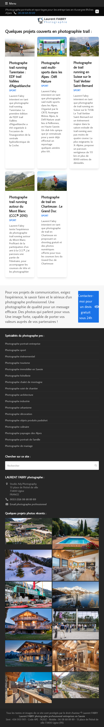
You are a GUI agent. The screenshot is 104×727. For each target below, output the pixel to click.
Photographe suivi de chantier (21, 388)
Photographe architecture (19, 394)
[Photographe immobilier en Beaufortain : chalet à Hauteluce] (75, 565)
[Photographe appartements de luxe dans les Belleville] (28, 687)
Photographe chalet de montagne (23, 382)
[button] (10, 3)
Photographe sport (15, 350)
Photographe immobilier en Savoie (24, 369)
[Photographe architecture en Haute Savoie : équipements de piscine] (75, 533)
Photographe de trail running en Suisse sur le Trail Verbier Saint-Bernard (83, 74)
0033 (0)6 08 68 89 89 (23, 499)
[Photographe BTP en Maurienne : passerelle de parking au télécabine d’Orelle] (75, 684)
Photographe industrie (17, 401)
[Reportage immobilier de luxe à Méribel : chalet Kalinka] (75, 655)
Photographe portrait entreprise (22, 343)
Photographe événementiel (20, 356)
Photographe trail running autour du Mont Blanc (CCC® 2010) (18, 206)
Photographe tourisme (17, 362)
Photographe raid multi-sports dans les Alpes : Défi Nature (51, 72)
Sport (12, 90)
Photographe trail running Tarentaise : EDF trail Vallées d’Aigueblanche (19, 74)
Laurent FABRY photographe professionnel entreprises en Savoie (52, 716)
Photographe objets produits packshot (26, 420)
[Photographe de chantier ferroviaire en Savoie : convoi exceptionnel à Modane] (28, 594)
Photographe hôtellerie (17, 375)
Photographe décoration (18, 414)
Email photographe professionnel (28, 504)
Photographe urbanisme (18, 407)
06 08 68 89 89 (26, 13)
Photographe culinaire (17, 426)
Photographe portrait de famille (22, 439)
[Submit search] (96, 465)
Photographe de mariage (19, 446)
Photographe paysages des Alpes (23, 433)
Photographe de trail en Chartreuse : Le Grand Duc (51, 204)
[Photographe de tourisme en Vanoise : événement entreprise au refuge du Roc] (28, 530)
